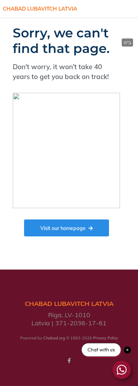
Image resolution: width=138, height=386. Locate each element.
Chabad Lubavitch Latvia (40, 8)
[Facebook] (69, 360)
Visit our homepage (63, 228)
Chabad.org (54, 338)
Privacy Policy (105, 338)
